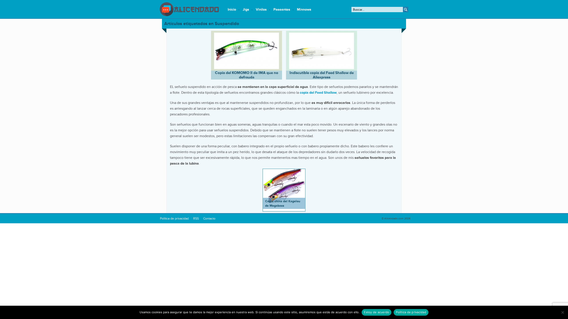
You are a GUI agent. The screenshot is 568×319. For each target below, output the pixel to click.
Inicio (232, 9)
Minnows (304, 9)
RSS (196, 218)
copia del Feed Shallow (318, 92)
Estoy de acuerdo (376, 312)
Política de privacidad (411, 312)
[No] (562, 312)
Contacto (209, 218)
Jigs (246, 9)
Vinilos (261, 9)
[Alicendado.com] (189, 15)
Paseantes (281, 9)
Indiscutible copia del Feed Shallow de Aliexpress (322, 75)
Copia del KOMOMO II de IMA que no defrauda (246, 75)
